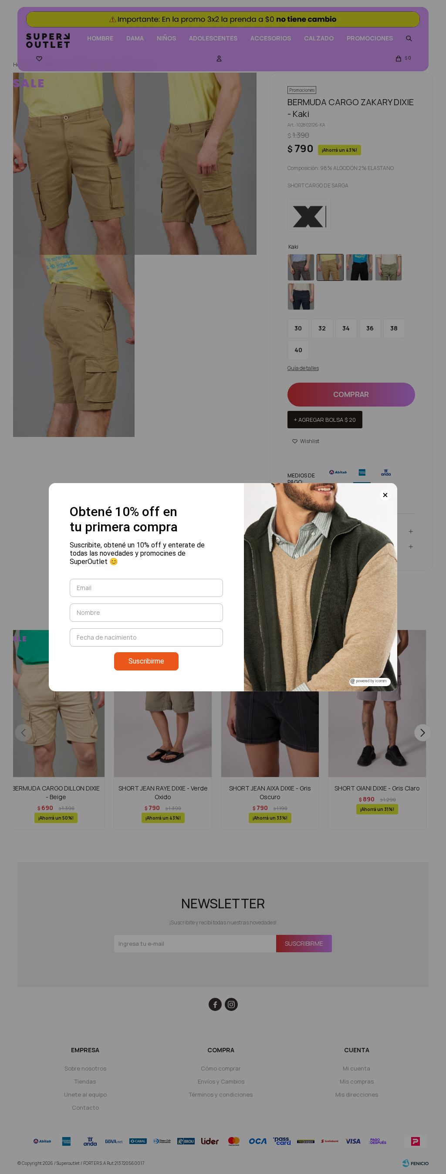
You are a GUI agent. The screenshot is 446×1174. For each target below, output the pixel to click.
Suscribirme (146, 661)
